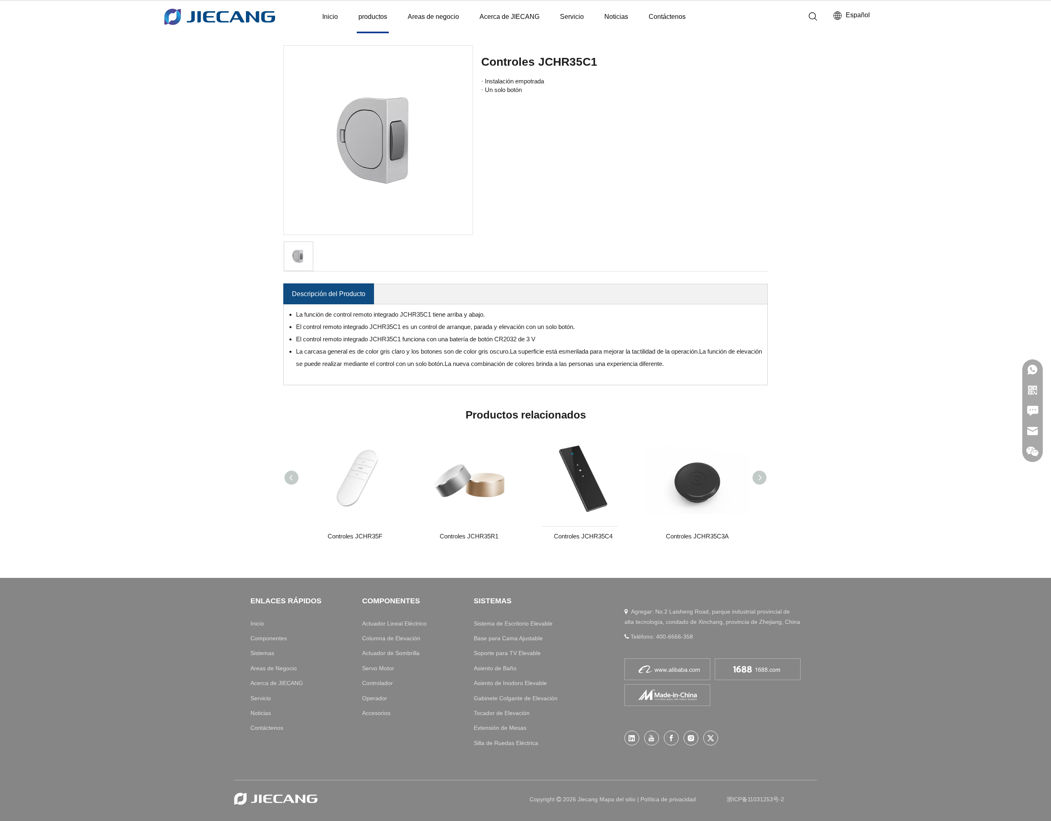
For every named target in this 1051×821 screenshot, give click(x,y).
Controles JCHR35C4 (583, 536)
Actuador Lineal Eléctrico (394, 623)
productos (372, 16)
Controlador (377, 683)
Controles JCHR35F (355, 536)
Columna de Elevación (391, 638)
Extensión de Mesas (500, 727)
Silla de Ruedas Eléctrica (506, 743)
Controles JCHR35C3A (697, 536)
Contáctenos (667, 16)
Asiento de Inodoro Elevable (510, 683)
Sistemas (262, 653)
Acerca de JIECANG (509, 16)
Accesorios (376, 713)
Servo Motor (378, 668)
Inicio (330, 16)
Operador (374, 698)
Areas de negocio (433, 16)
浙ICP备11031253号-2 (755, 799)
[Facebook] (671, 738)
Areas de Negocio (273, 668)
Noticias (616, 16)
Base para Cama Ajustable (508, 638)
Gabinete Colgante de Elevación (516, 698)
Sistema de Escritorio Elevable (513, 623)
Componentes (268, 638)
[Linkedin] (631, 738)
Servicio (572, 16)
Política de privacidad (668, 799)
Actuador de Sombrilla (391, 653)
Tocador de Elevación (502, 713)
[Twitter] (710, 738)
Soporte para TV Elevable (507, 653)
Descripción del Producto (328, 293)
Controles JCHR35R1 (469, 536)
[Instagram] (691, 738)
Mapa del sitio (618, 799)
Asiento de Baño (495, 668)
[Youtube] (651, 738)
